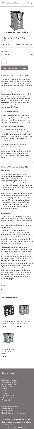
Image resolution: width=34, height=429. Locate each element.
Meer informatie (6, 163)
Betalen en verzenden (8, 290)
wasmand (29, 187)
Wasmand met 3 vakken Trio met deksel (8, 322)
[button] (16, 35)
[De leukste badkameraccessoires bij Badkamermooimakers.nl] (13, 3)
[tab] (17, 163)
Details (3, 286)
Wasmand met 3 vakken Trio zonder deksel (24, 322)
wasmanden (25, 185)
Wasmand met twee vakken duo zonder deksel (7, 351)
